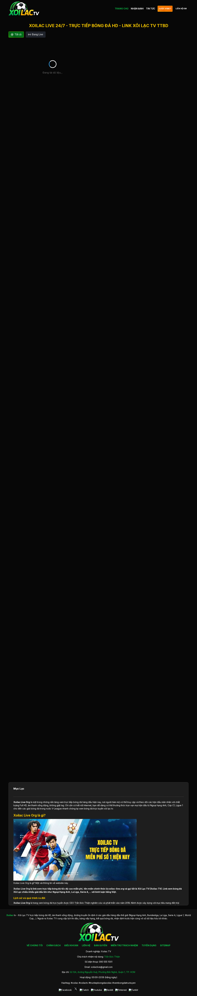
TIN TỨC (150, 8)
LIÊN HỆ (86, 945)
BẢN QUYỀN (100, 945)
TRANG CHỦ (121, 8)
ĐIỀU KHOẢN (71, 945)
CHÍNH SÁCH (53, 945)
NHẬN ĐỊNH (137, 8)
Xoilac (16, 802)
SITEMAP (165, 945)
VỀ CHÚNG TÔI (35, 945)
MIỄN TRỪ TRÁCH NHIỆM (124, 945)
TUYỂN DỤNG (149, 945)
